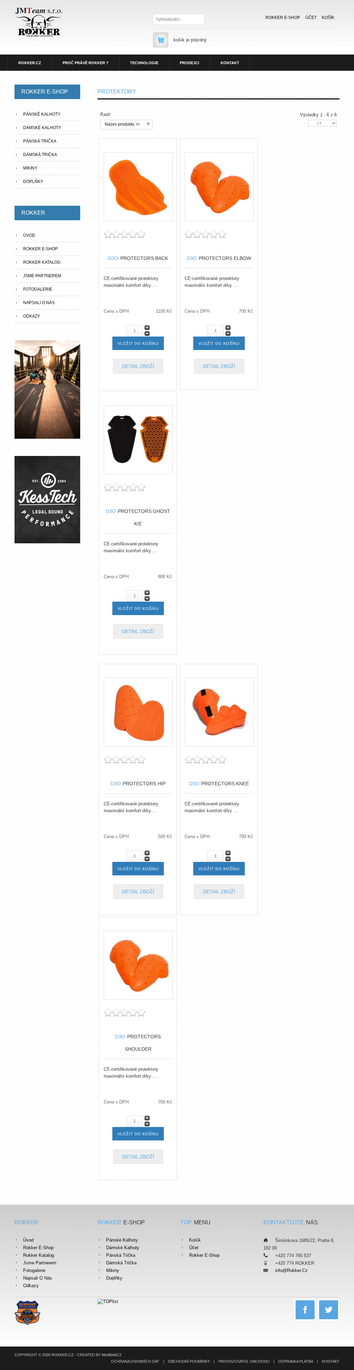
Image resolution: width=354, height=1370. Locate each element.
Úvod (29, 235)
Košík (328, 17)
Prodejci (189, 63)
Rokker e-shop (283, 17)
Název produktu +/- (122, 124)
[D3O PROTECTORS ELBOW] (219, 186)
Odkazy (31, 316)
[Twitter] (328, 1310)
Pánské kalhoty (41, 114)
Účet (311, 17)
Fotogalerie (37, 289)
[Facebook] (305, 1310)
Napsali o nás (39, 302)
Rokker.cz (29, 63)
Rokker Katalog (41, 262)
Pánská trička (39, 141)
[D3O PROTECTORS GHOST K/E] (138, 439)
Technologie (144, 63)
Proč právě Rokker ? (86, 63)
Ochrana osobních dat (135, 1361)
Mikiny (30, 168)
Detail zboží (138, 366)
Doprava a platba (295, 1361)
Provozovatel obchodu (244, 1361)
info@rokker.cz (291, 1270)
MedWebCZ (112, 1355)
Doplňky (33, 181)
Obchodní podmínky (189, 1361)
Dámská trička (40, 154)
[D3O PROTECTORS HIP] (138, 711)
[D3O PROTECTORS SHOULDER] (138, 964)
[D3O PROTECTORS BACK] (138, 186)
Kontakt (230, 63)
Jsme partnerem (42, 275)
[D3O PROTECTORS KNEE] (219, 711)
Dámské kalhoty (42, 127)
